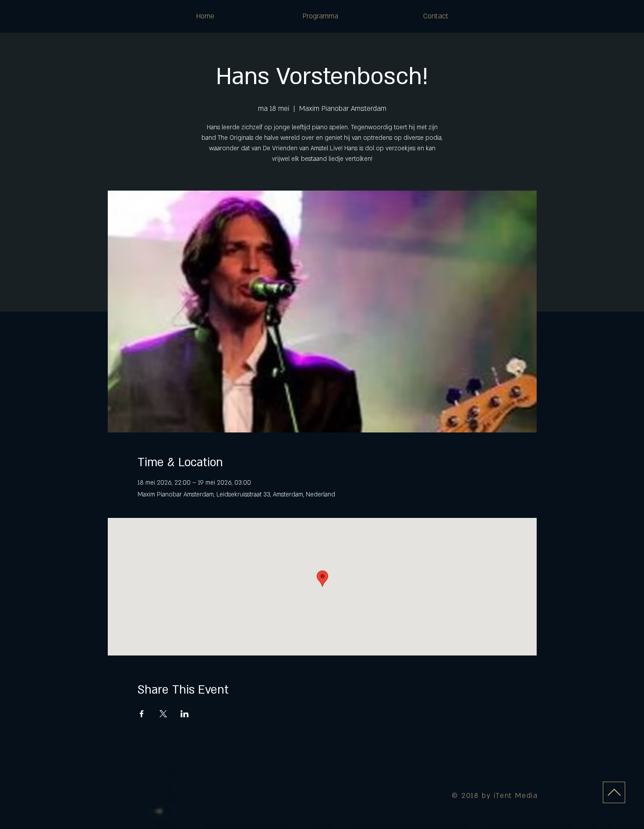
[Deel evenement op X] (163, 713)
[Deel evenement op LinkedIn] (184, 713)
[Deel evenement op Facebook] (142, 713)
